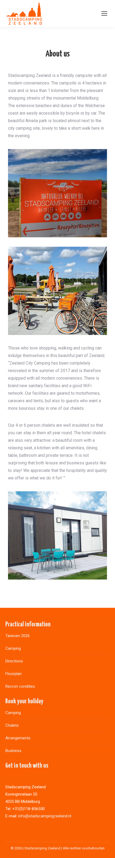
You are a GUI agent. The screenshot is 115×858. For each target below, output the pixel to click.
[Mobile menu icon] (104, 13)
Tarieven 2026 (17, 635)
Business (13, 750)
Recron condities (20, 686)
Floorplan (13, 673)
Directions (14, 661)
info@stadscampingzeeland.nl (44, 816)
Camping (13, 648)
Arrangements (17, 738)
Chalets (12, 725)
